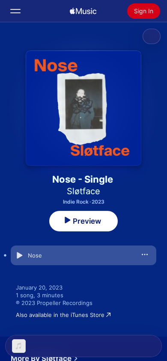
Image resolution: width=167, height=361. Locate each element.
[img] (83, 11)
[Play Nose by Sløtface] (19, 255)
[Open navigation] (15, 11)
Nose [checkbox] (35, 255)
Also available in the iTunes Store (60, 314)
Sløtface (83, 191)
